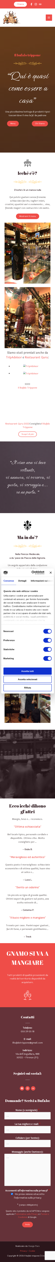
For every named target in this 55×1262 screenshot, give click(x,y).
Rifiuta (27, 687)
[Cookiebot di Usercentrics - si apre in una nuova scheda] (33, 573)
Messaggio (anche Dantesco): (27, 1152)
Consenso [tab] (8, 580)
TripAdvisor (14, 357)
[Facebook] (31, 4)
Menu (13, 123)
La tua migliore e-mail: (27, 1124)
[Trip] (40, 4)
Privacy (23, 1250)
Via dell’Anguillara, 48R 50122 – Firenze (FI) (27, 1055)
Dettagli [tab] (22, 580)
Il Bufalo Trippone (27, 388)
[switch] (47, 640)
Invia (27, 1224)
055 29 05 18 (27, 1031)
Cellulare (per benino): (28, 1138)
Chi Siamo (40, 123)
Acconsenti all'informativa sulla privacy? (27, 1190)
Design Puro (34, 1246)
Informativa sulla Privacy (27, 1214)
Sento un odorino (27, 887)
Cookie (32, 1250)
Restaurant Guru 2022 (17, 423)
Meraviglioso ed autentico (27, 857)
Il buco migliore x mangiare (27, 917)
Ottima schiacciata (27, 826)
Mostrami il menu (27, 216)
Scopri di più (28, 434)
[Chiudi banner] (51, 573)
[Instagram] (35, 4)
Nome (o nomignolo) (27, 1110)
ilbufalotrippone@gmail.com (27, 1042)
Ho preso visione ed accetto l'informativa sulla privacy (29, 1196)
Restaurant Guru (36, 357)
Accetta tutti (27, 671)
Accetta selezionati (27, 679)
